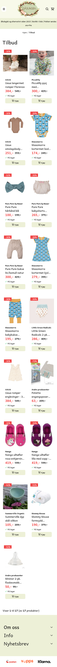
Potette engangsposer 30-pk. (40, 394)
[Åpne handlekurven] (52, 9)
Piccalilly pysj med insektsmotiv (39, 85)
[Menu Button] (4, 9)
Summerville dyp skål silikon (14, 518)
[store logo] (28, 9)
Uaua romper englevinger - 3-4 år (15, 394)
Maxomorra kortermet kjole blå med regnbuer (41, 270)
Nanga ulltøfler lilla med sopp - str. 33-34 (40, 456)
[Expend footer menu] (51, 635)
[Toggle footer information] (52, 627)
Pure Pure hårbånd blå (12, 209)
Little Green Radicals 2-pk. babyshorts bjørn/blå (40, 332)
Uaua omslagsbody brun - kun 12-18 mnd (15, 147)
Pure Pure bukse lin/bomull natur (14, 270)
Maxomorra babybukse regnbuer (12, 332)
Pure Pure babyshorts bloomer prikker (41, 209)
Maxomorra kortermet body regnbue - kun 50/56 (41, 147)
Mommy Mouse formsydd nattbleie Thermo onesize (41, 518)
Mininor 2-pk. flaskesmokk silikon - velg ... (14, 580)
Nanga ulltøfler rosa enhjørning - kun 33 (15, 456)
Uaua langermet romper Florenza (15, 85)
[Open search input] (47, 9)
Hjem (24, 32)
